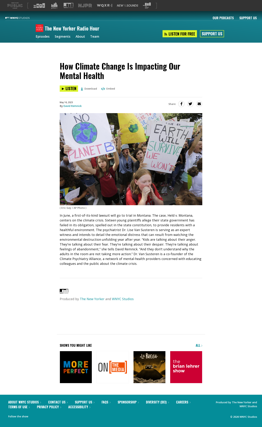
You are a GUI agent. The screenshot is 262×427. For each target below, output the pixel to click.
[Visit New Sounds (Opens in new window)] (127, 5)
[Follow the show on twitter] (33, 415)
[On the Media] (112, 367)
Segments (62, 36)
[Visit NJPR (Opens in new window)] (85, 5)
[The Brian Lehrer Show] (186, 367)
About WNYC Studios (23, 402)
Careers (182, 402)
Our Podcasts (223, 18)
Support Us (248, 18)
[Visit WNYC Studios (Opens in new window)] (68, 5)
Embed (110, 88)
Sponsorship (127, 402)
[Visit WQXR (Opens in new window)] (104, 5)
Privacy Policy (48, 407)
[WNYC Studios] (64, 292)
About (80, 36)
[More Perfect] (76, 367)
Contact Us (56, 402)
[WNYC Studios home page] (21, 17)
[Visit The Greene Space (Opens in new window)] (147, 5)
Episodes (43, 36)
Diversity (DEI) (156, 402)
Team (94, 36)
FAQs (105, 402)
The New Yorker (92, 299)
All (198, 345)
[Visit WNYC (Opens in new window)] (39, 5)
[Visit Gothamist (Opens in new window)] (54, 5)
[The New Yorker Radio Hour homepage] (40, 28)
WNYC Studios (123, 299)
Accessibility (78, 407)
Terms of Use (17, 407)
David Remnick (72, 106)
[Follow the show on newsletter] (40, 415)
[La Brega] (149, 367)
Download (90, 88)
